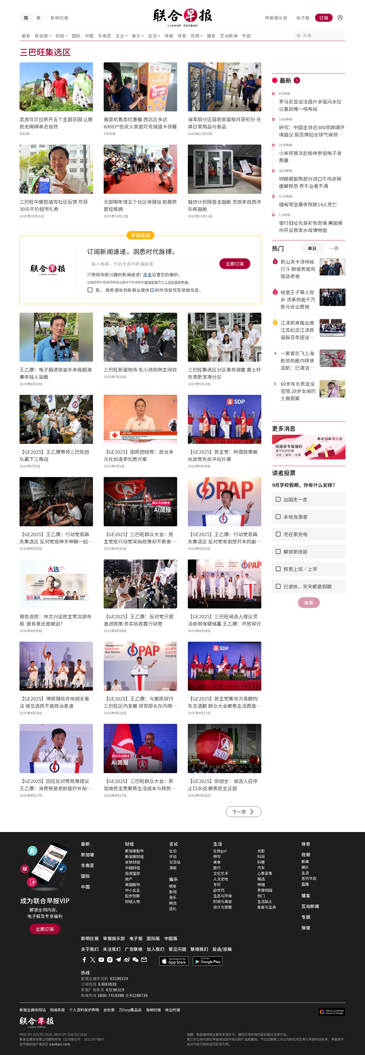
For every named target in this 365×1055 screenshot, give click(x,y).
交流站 (174, 862)
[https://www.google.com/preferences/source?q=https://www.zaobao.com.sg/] (332, 1012)
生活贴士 (264, 901)
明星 (173, 886)
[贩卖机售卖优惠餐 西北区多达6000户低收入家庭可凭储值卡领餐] (140, 86)
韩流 (173, 903)
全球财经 (132, 862)
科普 (261, 862)
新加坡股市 (134, 850)
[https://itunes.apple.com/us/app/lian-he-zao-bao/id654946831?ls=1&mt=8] (174, 961)
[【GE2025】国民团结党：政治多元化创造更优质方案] (140, 419)
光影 (261, 850)
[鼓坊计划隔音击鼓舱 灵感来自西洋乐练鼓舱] (224, 169)
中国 (89, 35)
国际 (76, 35)
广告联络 (133, 949)
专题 (246, 35)
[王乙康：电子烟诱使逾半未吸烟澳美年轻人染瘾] (56, 337)
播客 (211, 35)
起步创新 (132, 895)
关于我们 (90, 949)
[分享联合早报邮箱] (144, 959)
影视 (173, 891)
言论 (119, 35)
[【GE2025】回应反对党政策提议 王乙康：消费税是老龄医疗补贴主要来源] (56, 748)
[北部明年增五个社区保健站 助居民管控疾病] (140, 169)
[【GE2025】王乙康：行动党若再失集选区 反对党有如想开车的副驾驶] (224, 501)
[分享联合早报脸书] (84, 959)
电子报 (303, 17)
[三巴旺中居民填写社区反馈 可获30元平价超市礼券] (56, 169)
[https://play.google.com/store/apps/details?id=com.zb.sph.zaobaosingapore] (207, 961)
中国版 (171, 938)
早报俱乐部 (276, 17)
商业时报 (172, 1009)
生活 (152, 35)
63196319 (119, 978)
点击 (147, 274)
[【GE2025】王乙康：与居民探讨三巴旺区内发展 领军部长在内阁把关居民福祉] (140, 666)
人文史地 (220, 879)
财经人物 (132, 901)
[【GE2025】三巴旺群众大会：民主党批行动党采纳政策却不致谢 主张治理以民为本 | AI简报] (140, 501)
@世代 (218, 890)
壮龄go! (220, 850)
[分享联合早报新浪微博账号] (127, 959)
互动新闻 (229, 35)
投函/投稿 (222, 949)
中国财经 (132, 867)
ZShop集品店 (130, 1009)
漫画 (173, 867)
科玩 (261, 856)
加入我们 (155, 949)
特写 (217, 856)
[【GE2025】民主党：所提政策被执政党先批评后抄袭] (224, 419)
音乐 (173, 897)
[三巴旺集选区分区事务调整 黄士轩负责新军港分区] (224, 337)
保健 (168, 35)
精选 (261, 879)
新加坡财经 (134, 856)
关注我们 (112, 949)
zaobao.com (59, 1044)
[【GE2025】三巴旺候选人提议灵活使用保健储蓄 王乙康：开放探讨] (224, 583)
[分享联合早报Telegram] (118, 959)
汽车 (261, 867)
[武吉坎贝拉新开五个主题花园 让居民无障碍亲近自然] (56, 86)
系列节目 (308, 878)
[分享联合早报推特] (93, 959)
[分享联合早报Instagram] (110, 959)
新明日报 (60, 17)
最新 (26, 35)
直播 (305, 884)
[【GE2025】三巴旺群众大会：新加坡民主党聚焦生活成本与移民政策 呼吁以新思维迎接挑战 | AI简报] (140, 748)
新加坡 (41, 35)
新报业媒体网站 (33, 1009)
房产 (129, 879)
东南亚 (104, 35)
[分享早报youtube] (101, 959)
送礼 (173, 908)
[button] (340, 17)
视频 (195, 35)
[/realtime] (297, 80)
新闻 (305, 861)
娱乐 (136, 35)
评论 (173, 856)
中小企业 (132, 890)
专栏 (217, 884)
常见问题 (177, 949)
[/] (182, 18)
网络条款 (57, 1009)
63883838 (107, 984)
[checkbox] (90, 290)
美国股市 (132, 884)
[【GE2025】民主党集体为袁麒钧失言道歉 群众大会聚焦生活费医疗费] (224, 666)
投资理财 (132, 873)
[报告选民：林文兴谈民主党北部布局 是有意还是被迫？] (56, 583)
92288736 (139, 995)
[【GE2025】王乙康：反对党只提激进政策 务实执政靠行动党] (140, 583)
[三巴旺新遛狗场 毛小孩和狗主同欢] (140, 337)
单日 (312, 248)
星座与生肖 (266, 907)
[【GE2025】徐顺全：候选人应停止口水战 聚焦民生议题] (224, 748)
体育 (181, 35)
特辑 (261, 884)
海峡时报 (153, 1009)
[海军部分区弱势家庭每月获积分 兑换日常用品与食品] (224, 86)
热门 (261, 895)
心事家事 (264, 873)
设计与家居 (222, 907)
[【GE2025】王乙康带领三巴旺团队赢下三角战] (56, 419)
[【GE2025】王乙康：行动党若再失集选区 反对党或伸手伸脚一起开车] (56, 501)
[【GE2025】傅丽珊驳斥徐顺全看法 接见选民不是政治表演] (56, 666)
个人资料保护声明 (174, 282)
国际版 (153, 938)
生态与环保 (222, 895)
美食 (217, 862)
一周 (334, 248)
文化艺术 (220, 873)
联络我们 (199, 949)
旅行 (217, 867)
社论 (173, 850)
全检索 (109, 1009)
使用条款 (151, 282)
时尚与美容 (222, 901)
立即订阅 (45, 929)
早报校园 (264, 890)
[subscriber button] (340, 18)
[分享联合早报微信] (135, 959)
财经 (60, 35)
